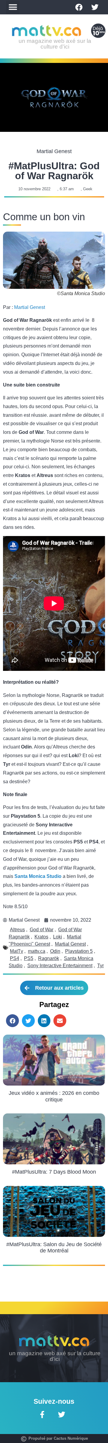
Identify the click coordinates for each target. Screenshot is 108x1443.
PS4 (14, 958)
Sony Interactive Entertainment (59, 965)
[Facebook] (79, 7)
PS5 (28, 958)
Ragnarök (48, 958)
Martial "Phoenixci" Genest (45, 940)
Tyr (100, 965)
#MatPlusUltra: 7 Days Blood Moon (54, 1172)
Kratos (41, 936)
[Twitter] (95, 7)
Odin (55, 951)
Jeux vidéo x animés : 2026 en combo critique (54, 1096)
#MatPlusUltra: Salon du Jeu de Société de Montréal (54, 1247)
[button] (13, 7)
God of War (41, 929)
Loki (57, 936)
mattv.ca (36, 951)
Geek (87, 189)
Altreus (17, 929)
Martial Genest (29, 307)
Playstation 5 (79, 951)
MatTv (16, 951)
